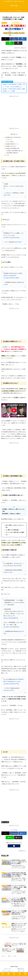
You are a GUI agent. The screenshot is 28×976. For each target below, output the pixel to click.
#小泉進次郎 (9, 681)
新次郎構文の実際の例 (12, 152)
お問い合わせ (20, 968)
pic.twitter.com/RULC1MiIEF (11, 278)
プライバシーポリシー (7, 971)
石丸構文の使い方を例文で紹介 (13, 137)
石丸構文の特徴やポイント (12, 144)
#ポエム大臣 (16, 681)
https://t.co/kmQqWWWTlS (11, 618)
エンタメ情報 (6, 822)
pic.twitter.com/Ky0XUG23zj (11, 683)
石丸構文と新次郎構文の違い (13, 148)
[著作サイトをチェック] (14, 845)
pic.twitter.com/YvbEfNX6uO (11, 627)
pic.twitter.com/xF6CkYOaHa (11, 237)
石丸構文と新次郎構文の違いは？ (15, 150)
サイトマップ (7, 968)
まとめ (7, 155)
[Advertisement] (14, 111)
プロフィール (20, 971)
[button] (18, 43)
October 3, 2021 (8, 572)
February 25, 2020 (9, 690)
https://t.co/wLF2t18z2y (15, 565)
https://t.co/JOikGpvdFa (10, 275)
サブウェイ (9, 139)
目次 (12, 134)
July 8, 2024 (7, 195)
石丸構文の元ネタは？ (11, 146)
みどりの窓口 (10, 141)
